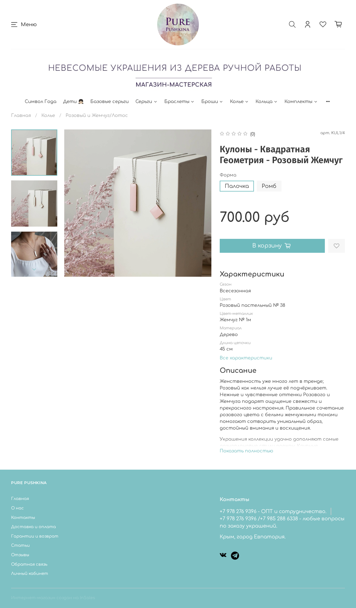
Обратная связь (29, 564)
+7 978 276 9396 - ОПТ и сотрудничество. (273, 511)
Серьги (143, 101)
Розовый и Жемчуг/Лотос (97, 115)
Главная (21, 115)
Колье (237, 101)
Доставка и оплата (33, 526)
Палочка (237, 186)
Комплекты (298, 101)
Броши (209, 101)
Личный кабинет (29, 573)
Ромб (269, 186)
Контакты (23, 517)
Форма (228, 175)
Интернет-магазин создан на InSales (53, 597)
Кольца (264, 101)
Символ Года (40, 101)
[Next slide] (34, 269)
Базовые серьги (109, 101)
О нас (17, 508)
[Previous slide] (75, 203)
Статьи (20, 545)
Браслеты (176, 101)
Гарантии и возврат (34, 536)
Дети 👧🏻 (73, 101)
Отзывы (20, 555)
